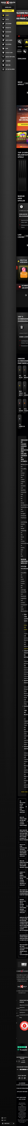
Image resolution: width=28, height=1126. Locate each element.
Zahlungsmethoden (22, 1067)
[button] (8, 1123)
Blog (21, 1017)
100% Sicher (22, 1099)
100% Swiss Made (21, 1097)
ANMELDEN (8, 7)
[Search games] (19, 43)
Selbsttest (22, 1007)
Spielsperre (22, 1012)
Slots (25, 625)
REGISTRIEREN (8, 11)
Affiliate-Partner (22, 1091)
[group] (19, 168)
